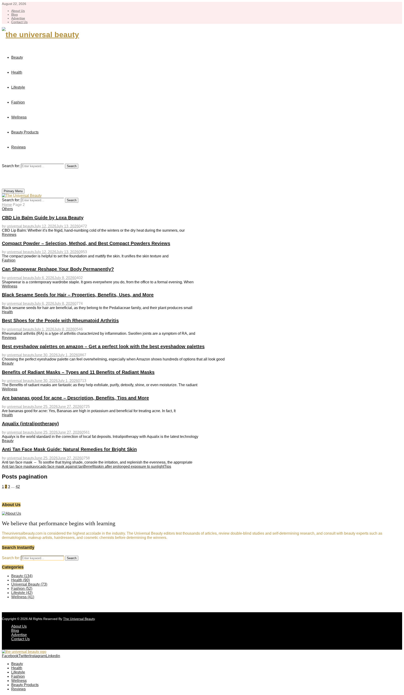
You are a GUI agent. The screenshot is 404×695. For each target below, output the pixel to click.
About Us (18, 11)
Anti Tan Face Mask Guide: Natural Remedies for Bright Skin (69, 449)
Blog (14, 14)
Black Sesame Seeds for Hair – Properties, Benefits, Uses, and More (78, 294)
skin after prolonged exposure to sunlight (130, 466)
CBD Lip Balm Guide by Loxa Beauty (42, 217)
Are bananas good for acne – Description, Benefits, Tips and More (75, 397)
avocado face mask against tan (57, 466)
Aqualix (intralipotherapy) (30, 423)
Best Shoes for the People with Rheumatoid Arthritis (60, 320)
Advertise (18, 18)
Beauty (17, 57)
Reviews (18, 147)
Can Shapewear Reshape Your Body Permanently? (58, 269)
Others (7, 209)
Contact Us (19, 22)
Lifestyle (18, 87)
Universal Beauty (29, 584)
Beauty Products (25, 132)
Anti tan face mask (17, 466)
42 (18, 487)
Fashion (18, 102)
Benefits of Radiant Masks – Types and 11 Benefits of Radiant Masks (78, 372)
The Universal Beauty (79, 619)
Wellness (19, 117)
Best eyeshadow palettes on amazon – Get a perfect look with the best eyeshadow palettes (103, 346)
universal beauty (20, 226)
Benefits (90, 466)
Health (16, 72)
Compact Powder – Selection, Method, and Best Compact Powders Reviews (86, 243)
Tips (167, 466)
